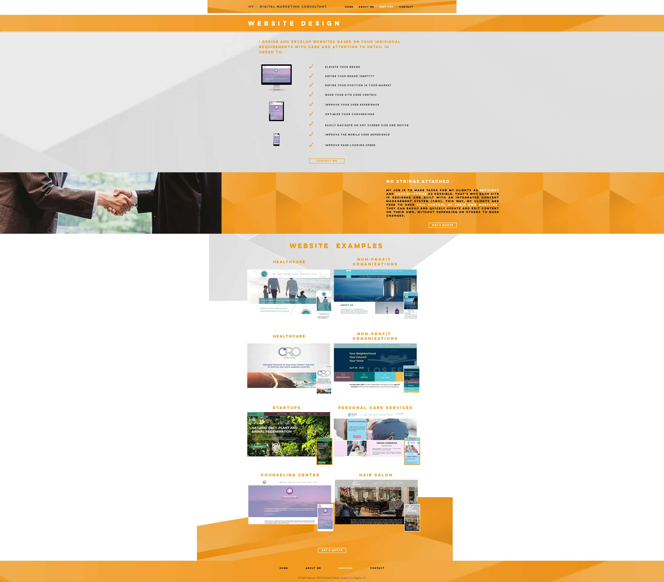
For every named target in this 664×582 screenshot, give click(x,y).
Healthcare (289, 262)
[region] (324, 451)
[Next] (645, 24)
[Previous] (19, 24)
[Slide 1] (332, 26)
